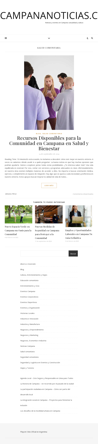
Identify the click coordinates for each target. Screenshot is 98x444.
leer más (49, 185)
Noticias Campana (27, 346)
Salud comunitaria (52, 134)
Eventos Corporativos (29, 297)
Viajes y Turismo (27, 368)
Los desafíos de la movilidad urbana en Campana (40, 411)
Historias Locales (27, 313)
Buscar (73, 253)
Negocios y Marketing (29, 335)
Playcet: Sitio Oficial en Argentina (33, 432)
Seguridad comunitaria (29, 357)
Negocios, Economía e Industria (33, 340)
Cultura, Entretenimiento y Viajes (33, 275)
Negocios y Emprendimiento (32, 329)
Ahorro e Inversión (28, 264)
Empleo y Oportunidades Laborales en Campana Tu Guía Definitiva (78, 234)
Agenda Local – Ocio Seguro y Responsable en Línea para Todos (46, 378)
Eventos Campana (27, 291)
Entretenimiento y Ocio (29, 286)
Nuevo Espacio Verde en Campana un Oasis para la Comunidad (18, 230)
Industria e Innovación (29, 318)
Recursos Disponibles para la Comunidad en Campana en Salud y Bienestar (49, 143)
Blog (38, 134)
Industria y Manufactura (30, 324)
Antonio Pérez (11, 194)
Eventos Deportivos (28, 302)
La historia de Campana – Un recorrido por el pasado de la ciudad (47, 383)
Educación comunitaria (29, 280)
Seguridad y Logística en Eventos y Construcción (40, 362)
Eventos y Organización (30, 308)
